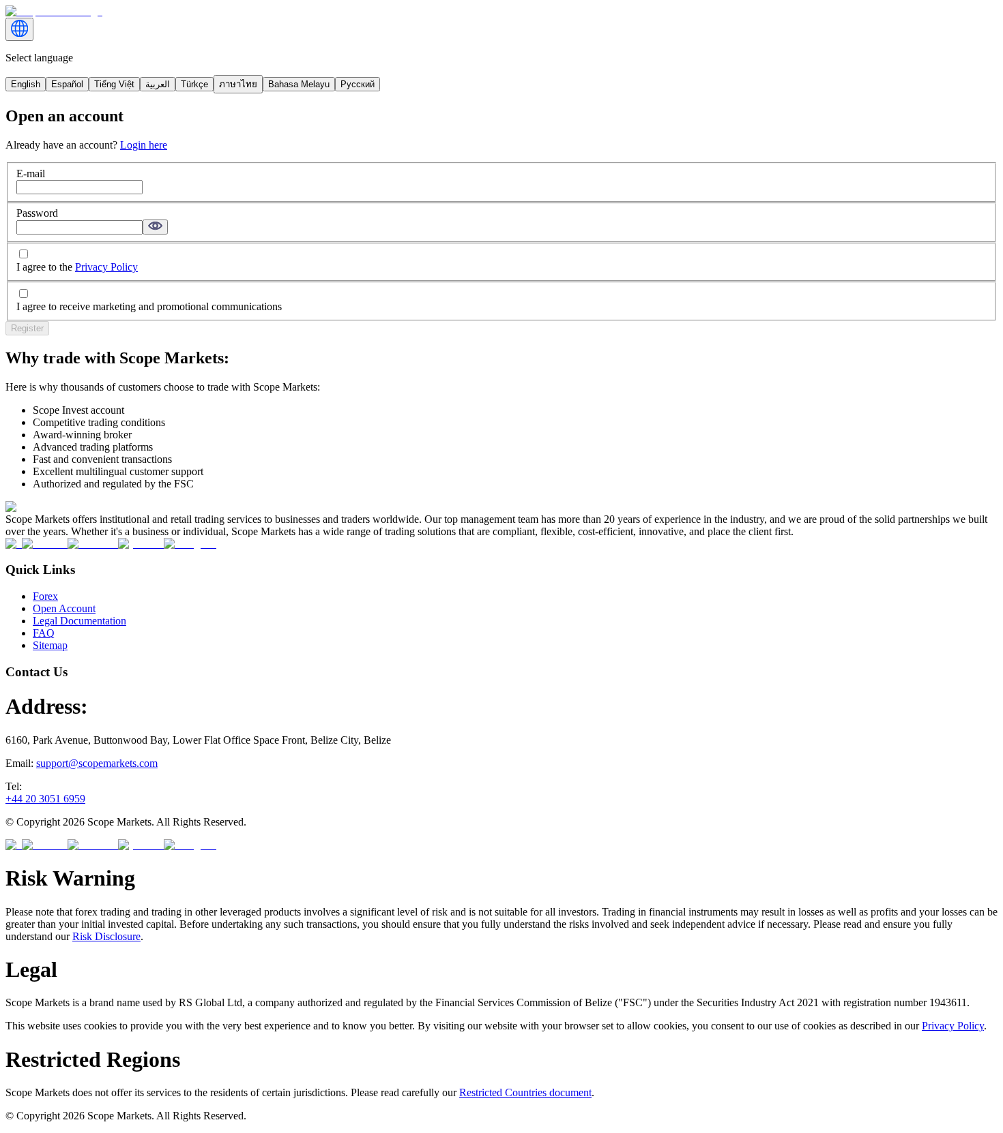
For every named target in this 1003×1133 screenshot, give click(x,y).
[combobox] (19, 29)
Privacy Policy (106, 267)
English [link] (25, 84)
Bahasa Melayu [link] (299, 84)
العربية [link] (157, 84)
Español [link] (67, 84)
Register (27, 328)
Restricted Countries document (525, 1092)
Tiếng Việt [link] (114, 84)
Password (37, 213)
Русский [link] (357, 84)
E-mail (30, 173)
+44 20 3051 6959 (45, 798)
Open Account (64, 608)
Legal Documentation (79, 620)
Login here (143, 145)
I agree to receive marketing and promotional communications (149, 306)
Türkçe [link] (194, 84)
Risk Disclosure (106, 936)
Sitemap (50, 645)
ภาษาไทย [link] (238, 84)
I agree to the (77, 267)
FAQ (44, 633)
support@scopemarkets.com (97, 763)
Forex (45, 596)
